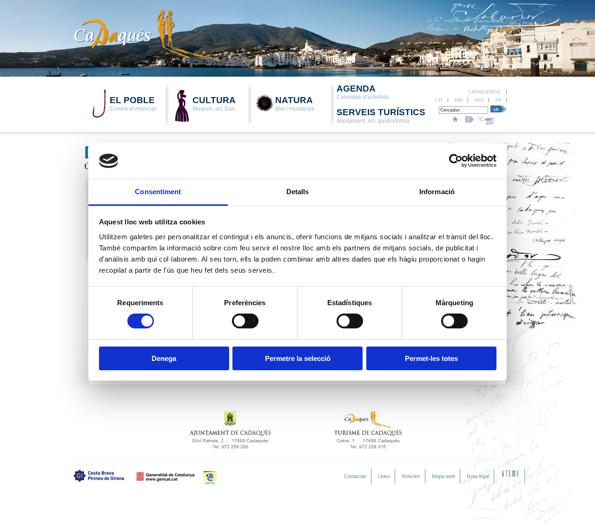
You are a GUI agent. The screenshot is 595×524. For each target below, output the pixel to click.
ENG (479, 100)
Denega (164, 358)
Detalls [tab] (297, 192)
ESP (459, 100)
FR (499, 100)
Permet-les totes (431, 358)
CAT (439, 100)
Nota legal (478, 476)
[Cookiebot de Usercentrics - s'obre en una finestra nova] (455, 161)
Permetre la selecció (298, 358)
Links (384, 476)
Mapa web (443, 476)
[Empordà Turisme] (210, 478)
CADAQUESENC (485, 92)
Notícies (411, 476)
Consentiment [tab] (158, 192)
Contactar (355, 476)
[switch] (245, 321)
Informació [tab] (437, 192)
